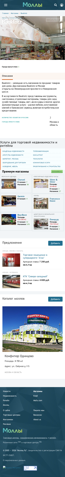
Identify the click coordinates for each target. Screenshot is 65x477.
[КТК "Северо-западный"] (11, 281)
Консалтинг (38, 155)
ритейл (53, 438)
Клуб (35, 396)
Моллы (6, 405)
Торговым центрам (11, 415)
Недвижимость (10, 396)
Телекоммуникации (41, 151)
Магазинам (8, 419)
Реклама (7, 424)
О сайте (6, 410)
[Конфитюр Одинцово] (32, 329)
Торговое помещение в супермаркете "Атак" (35, 256)
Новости (6, 391)
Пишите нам (38, 410)
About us (37, 419)
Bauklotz (24, 13)
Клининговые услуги (41, 163)
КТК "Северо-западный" (35, 276)
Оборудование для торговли (14, 163)
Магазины (14, 13)
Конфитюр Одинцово (19, 356)
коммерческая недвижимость (33, 438)
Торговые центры (11, 438)
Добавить (57, 172)
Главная (5, 13)
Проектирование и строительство (46, 166)
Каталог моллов (13, 298)
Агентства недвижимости (13, 155)
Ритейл (6, 400)
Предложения (12, 242)
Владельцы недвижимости (13, 151)
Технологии (38, 159)
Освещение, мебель (10, 166)
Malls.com (37, 400)
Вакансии (37, 415)
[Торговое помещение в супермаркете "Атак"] (11, 260)
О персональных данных (14, 460)
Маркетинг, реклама (10, 159)
